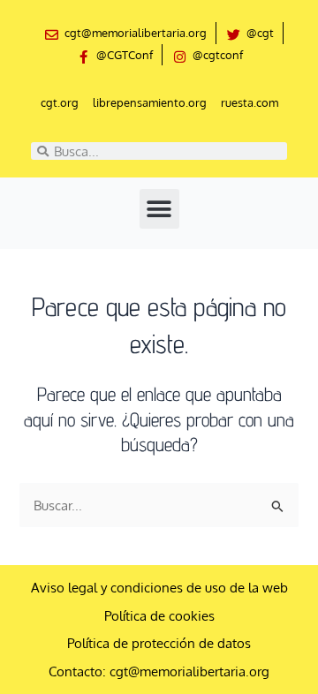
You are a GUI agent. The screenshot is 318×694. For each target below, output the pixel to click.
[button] (159, 209)
